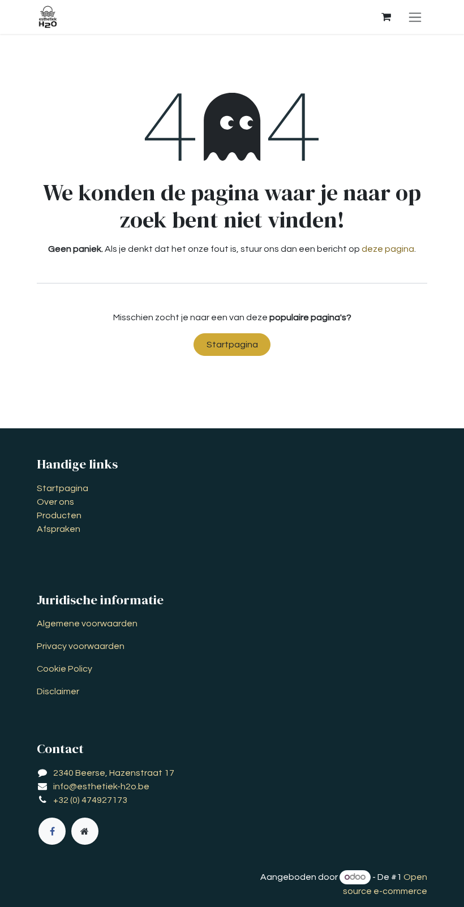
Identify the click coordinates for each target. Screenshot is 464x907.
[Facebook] (52, 831)
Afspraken (58, 529)
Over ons (55, 501)
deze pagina (388, 248)
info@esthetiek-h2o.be (101, 786)
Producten (59, 515)
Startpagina (232, 344)
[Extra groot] (84, 831)
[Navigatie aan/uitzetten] (415, 17)
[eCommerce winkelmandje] (385, 17)
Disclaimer (58, 691)
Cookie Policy (64, 668)
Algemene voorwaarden (87, 623)
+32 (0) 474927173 (90, 800)
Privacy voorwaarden (80, 646)
